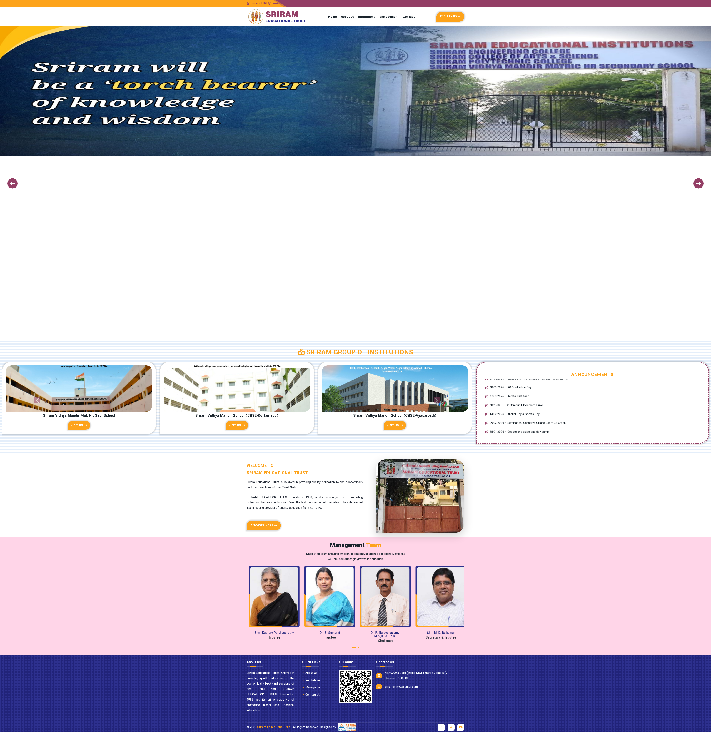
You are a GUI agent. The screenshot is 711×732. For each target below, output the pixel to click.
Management (389, 17)
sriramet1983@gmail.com (268, 3)
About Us (347, 17)
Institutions (366, 17)
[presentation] (12, 183)
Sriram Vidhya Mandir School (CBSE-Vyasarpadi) (395, 415)
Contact (409, 17)
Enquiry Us (448, 16)
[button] (354, 648)
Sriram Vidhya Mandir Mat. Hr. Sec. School (79, 415)
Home (332, 17)
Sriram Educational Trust (274, 727)
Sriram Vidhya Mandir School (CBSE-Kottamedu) (236, 415)
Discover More (261, 525)
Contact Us (312, 694)
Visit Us (77, 425)
